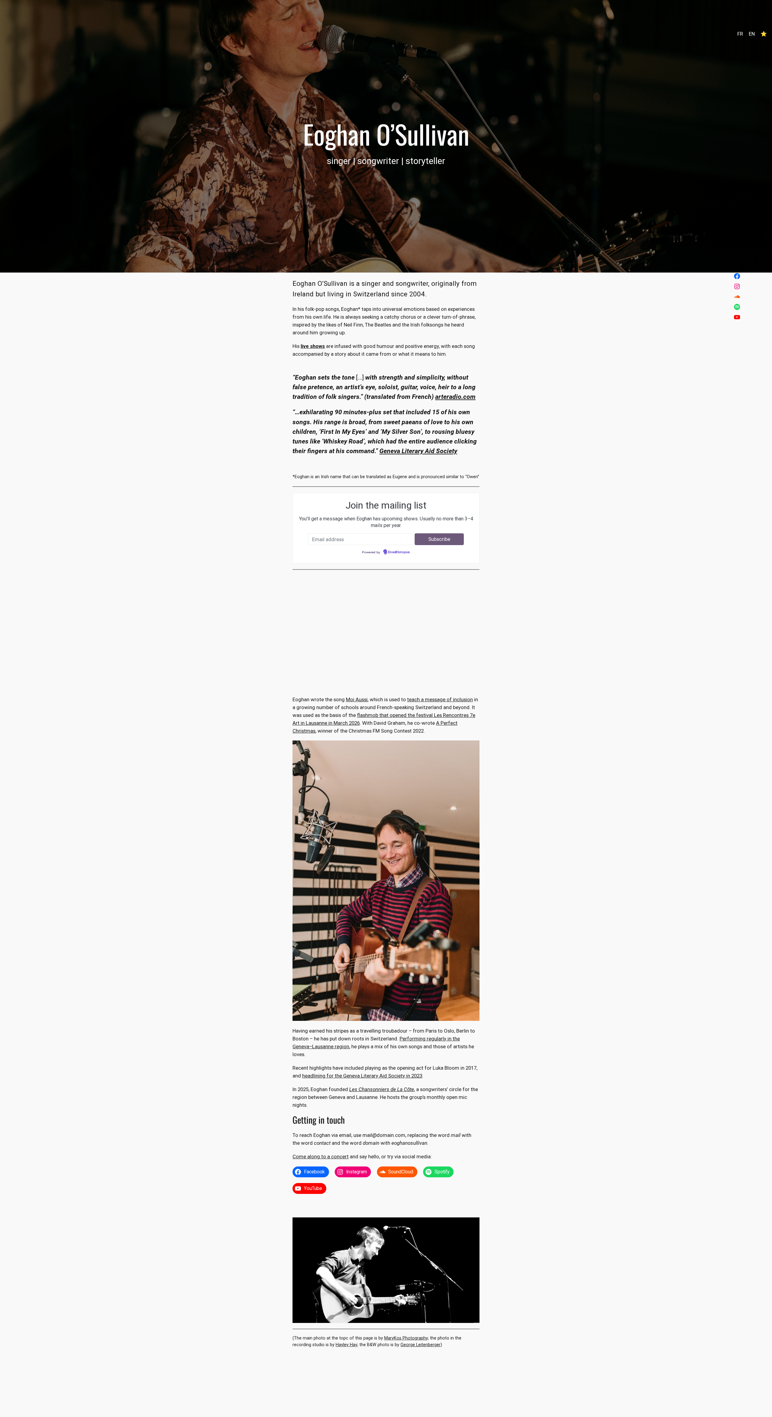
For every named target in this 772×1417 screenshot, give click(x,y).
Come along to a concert (321, 1156)
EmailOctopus (399, 552)
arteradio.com (455, 396)
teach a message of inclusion (440, 699)
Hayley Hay (346, 1344)
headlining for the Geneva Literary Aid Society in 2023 (362, 1076)
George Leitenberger (420, 1344)
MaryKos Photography (406, 1338)
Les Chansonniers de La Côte (381, 1089)
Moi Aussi (357, 699)
